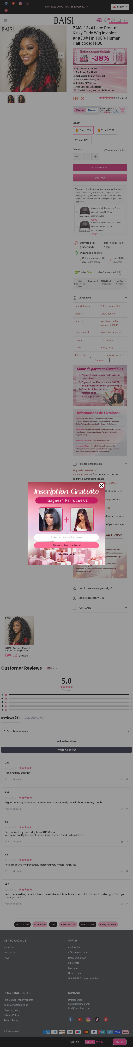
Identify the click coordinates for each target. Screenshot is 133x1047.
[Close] (101, 485)
